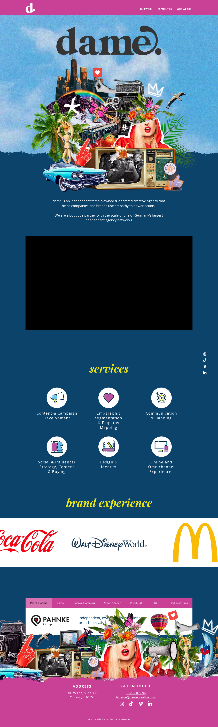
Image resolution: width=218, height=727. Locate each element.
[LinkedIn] (205, 373)
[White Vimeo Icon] (205, 367)
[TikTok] (205, 360)
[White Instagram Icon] (205, 354)
